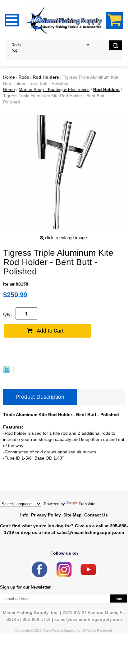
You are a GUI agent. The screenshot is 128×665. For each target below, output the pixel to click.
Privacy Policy (46, 514)
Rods (24, 77)
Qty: (7, 314)
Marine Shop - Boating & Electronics (54, 89)
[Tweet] (6, 371)
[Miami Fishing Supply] (39, 576)
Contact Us (96, 514)
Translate (87, 504)
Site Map (72, 514)
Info (24, 514)
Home (9, 77)
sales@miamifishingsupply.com (90, 532)
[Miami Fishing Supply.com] (88, 574)
